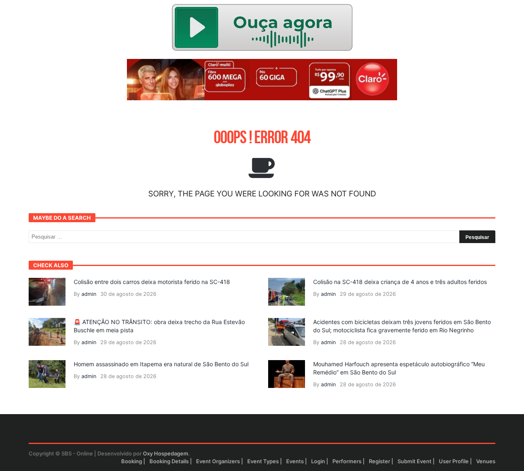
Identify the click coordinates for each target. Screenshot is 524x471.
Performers (346, 461)
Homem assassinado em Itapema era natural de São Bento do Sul (161, 364)
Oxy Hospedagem (165, 453)
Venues (485, 461)
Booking (131, 461)
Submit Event (414, 461)
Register (379, 461)
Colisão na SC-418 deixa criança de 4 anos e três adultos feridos (400, 281)
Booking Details (169, 461)
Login (318, 461)
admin (88, 294)
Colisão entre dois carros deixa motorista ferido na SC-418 (152, 281)
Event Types (263, 461)
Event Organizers (218, 461)
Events (295, 461)
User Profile (454, 461)
